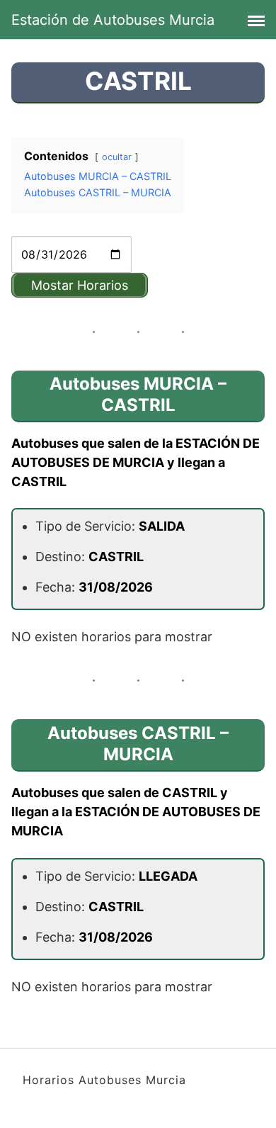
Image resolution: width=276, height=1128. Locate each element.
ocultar (117, 157)
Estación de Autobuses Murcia (112, 20)
